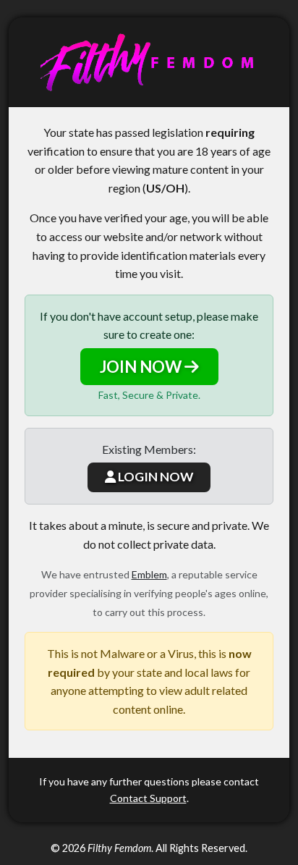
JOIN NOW (142, 366)
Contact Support (148, 798)
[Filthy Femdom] (149, 62)
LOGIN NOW (154, 476)
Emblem (149, 574)
